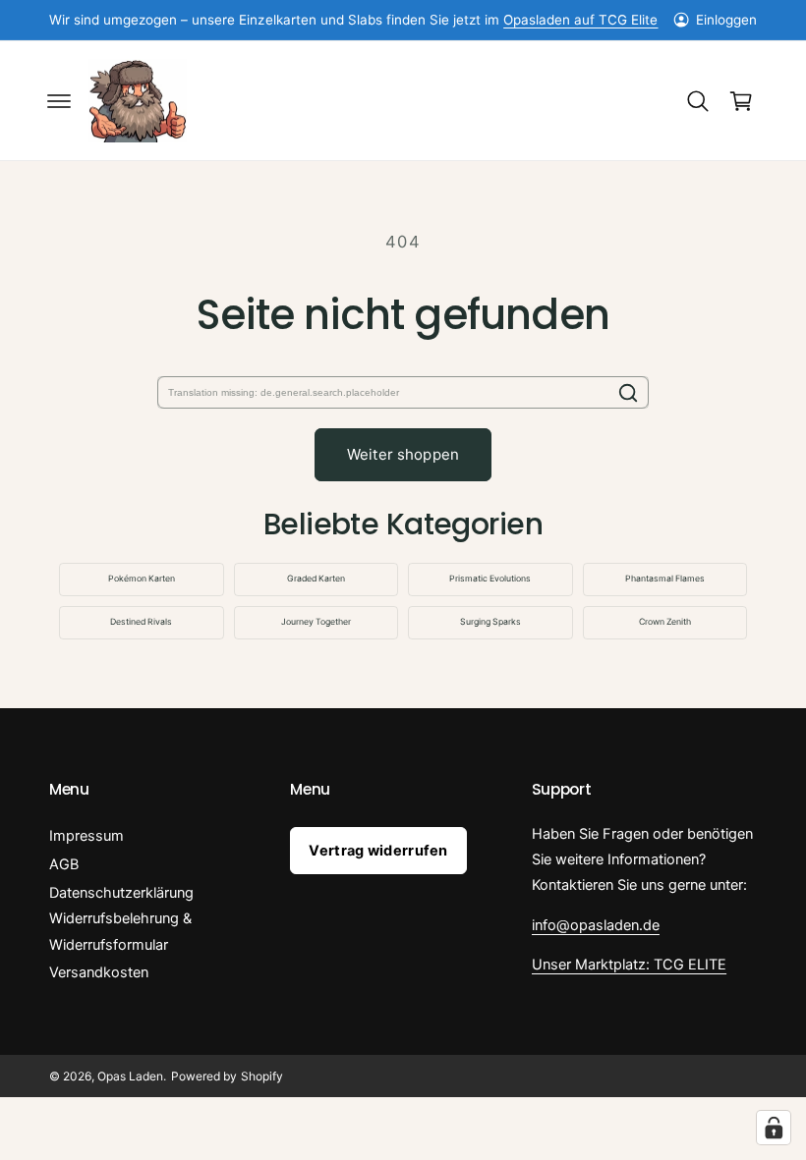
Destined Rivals (141, 622)
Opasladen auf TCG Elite (580, 20)
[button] (59, 101)
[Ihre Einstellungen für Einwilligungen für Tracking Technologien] (773, 1127)
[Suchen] (628, 392)
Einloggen (726, 20)
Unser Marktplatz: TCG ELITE (629, 964)
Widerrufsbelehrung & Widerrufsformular (120, 931)
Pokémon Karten (141, 578)
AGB (64, 864)
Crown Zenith (665, 622)
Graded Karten (316, 578)
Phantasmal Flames (665, 578)
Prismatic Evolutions (490, 578)
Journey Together (316, 622)
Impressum (86, 836)
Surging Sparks (490, 622)
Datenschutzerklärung (121, 893)
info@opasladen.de (596, 925)
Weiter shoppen (403, 454)
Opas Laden (130, 1076)
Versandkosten (98, 972)
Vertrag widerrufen (378, 850)
